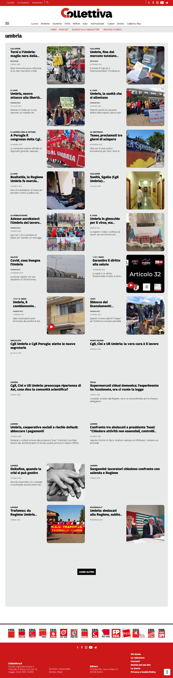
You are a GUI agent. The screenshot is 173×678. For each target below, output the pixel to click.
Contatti (10, 2)
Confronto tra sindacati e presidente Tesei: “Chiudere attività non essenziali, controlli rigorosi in (122, 431)
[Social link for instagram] (157, 2)
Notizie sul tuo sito (141, 664)
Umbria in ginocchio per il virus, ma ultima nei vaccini (105, 222)
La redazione (23, 2)
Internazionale (97, 23)
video (54, 29)
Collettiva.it (15, 663)
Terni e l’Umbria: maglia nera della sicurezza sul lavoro (25, 56)
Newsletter (37, 2)
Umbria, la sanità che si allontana (106, 95)
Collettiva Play (134, 23)
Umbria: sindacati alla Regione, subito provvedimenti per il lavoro (105, 516)
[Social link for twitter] (149, 2)
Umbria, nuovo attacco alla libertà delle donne (25, 97)
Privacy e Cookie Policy (143, 672)
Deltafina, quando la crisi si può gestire (25, 471)
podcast (63, 29)
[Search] (47, 2)
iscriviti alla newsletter (85, 29)
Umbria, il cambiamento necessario (23, 306)
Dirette (120, 23)
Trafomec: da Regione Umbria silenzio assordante (25, 514)
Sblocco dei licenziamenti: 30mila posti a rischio (106, 306)
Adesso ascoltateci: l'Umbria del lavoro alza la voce (25, 222)
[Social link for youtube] (162, 2)
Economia (57, 23)
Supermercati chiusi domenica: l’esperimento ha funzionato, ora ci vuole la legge (124, 387)
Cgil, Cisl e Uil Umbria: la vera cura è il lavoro (124, 344)
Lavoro (34, 23)
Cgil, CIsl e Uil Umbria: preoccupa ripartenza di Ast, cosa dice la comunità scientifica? (45, 387)
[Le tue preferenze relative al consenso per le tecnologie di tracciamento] (167, 672)
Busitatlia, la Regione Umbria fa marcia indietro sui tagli (26, 181)
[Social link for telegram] (166, 2)
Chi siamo (136, 654)
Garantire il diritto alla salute (106, 262)
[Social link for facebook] (153, 2)
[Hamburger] (7, 23)
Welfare (76, 23)
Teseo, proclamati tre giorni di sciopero (106, 137)
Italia (85, 23)
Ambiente (45, 23)
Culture (111, 23)
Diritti (67, 23)
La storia (135, 668)
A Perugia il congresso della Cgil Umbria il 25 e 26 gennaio (25, 141)
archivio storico (112, 29)
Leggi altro (86, 571)
